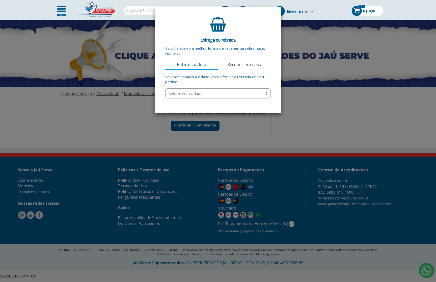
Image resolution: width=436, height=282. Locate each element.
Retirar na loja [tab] (191, 64)
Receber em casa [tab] (244, 64)
